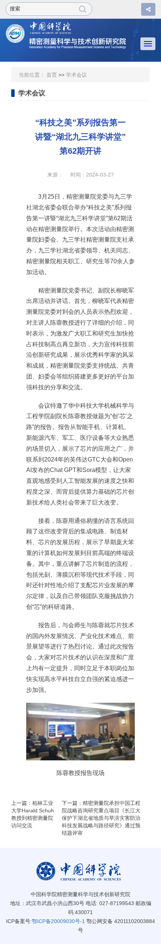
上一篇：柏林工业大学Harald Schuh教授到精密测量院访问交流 (32, 814)
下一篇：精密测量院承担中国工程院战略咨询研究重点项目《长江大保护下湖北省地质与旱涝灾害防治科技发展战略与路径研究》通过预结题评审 (101, 818)
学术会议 (76, 75)
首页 (51, 75)
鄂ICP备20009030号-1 (58, 921)
